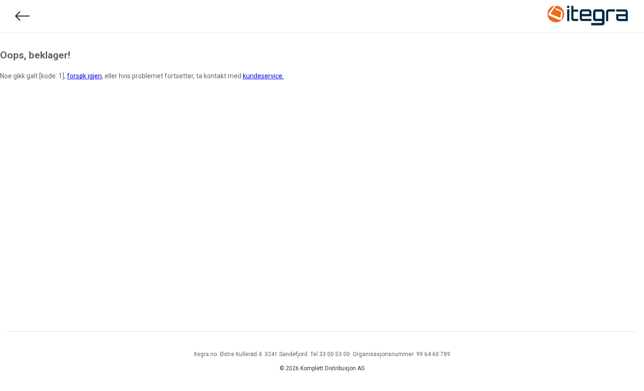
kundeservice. (263, 76)
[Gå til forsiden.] (588, 16)
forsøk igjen (84, 76)
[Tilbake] (22, 16)
